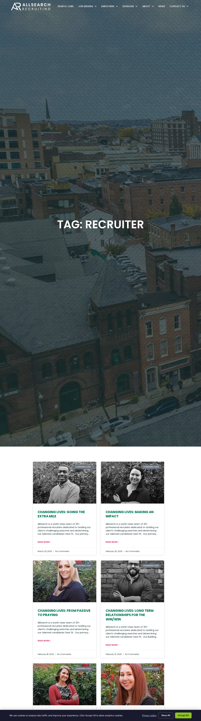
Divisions (131, 7)
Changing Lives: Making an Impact (130, 514)
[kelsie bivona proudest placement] (132, 483)
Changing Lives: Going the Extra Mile (61, 514)
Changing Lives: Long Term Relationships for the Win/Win (130, 615)
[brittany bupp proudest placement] (64, 684)
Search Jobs (66, 7)
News (162, 7)
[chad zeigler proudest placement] (132, 581)
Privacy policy (149, 715)
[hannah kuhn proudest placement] (64, 581)
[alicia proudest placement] (132, 684)
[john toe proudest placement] (64, 483)
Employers (110, 7)
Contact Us (180, 7)
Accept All (183, 715)
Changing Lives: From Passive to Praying (64, 612)
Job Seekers (88, 7)
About (148, 7)
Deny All (165, 715)
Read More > (44, 542)
